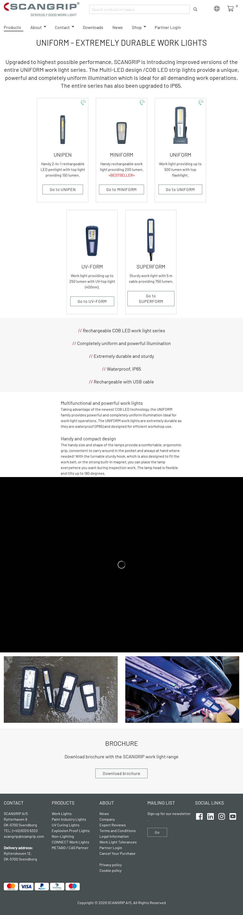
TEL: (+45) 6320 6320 (21, 830)
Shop (137, 27)
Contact (62, 27)
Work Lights (62, 813)
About (36, 27)
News (117, 27)
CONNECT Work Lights (70, 842)
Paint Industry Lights (69, 819)
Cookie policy (110, 870)
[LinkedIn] (210, 816)
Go (157, 832)
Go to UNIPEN (63, 189)
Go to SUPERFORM (151, 298)
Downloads (93, 27)
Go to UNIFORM (180, 189)
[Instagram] (221, 816)
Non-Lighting (63, 836)
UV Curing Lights (65, 825)
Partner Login (168, 27)
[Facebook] (199, 816)
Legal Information (114, 836)
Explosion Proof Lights (71, 830)
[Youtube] (233, 816)
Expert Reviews (112, 825)
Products (12, 27)
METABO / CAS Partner (70, 847)
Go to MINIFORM (121, 189)
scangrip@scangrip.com (24, 836)
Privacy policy (110, 864)
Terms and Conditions (117, 830)
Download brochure (121, 773)
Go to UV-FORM (92, 301)
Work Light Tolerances (118, 842)
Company (107, 819)
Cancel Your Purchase (117, 853)
